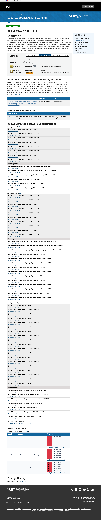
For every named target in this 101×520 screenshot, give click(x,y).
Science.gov (60, 510)
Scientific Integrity (86, 509)
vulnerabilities (13, 26)
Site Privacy (10, 509)
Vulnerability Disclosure (46, 509)
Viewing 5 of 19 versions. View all (56, 473)
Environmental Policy (74, 509)
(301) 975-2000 (10, 500)
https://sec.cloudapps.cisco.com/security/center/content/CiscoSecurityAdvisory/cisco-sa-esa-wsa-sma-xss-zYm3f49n (23, 103)
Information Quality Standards (38, 510)
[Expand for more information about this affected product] (9, 442)
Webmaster (9, 502)
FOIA (66, 509)
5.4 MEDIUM (29, 72)
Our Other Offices (26, 502)
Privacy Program (27, 509)
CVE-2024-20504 (80, 40)
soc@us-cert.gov (90, 500)
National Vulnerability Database (27, 17)
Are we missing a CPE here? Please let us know (19, 423)
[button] (88, 6)
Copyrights (36, 509)
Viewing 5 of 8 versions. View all (55, 447)
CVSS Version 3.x (45, 55)
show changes (23, 481)
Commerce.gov (52, 510)
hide (20, 127)
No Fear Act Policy (58, 509)
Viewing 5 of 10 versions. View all (56, 460)
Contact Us (17, 502)
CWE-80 (10, 117)
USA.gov (67, 510)
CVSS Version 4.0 (32, 55)
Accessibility (18, 509)
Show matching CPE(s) (13, 131)
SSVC (66, 55)
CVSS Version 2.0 (57, 55)
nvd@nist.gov (16, 94)
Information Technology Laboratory (18, 14)
